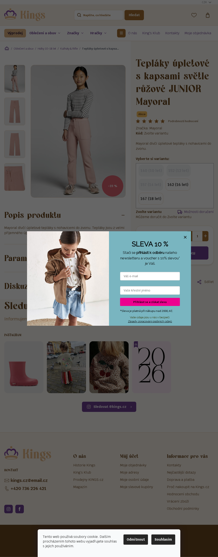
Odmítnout (136, 539)
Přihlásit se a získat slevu (150, 302)
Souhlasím (163, 539)
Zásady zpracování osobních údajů (150, 321)
